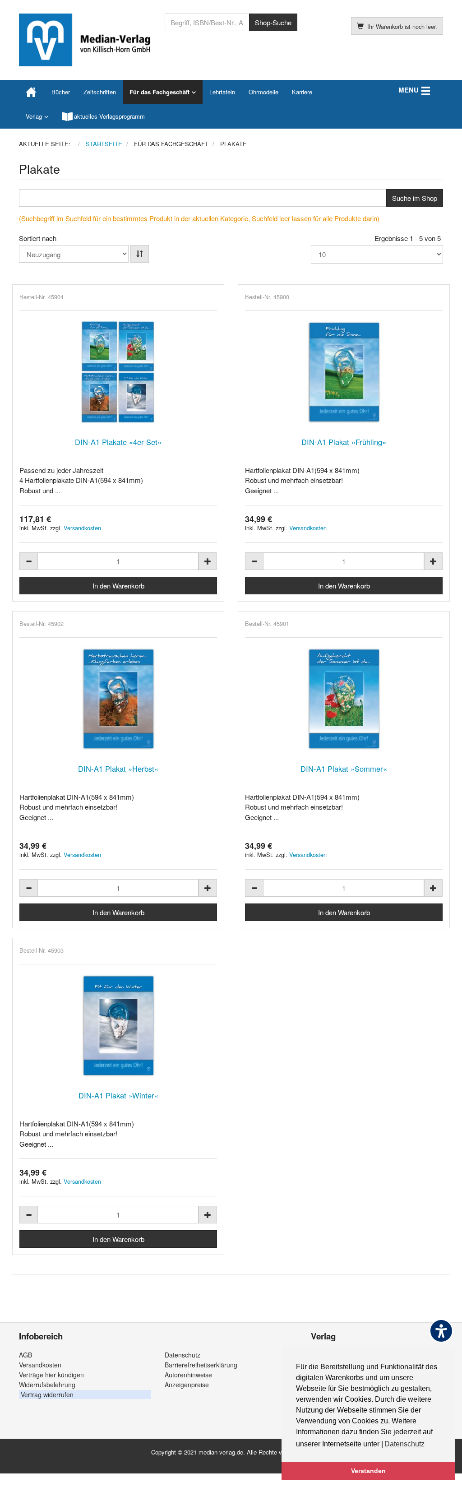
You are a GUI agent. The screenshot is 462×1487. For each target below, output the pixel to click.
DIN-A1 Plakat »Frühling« (343, 441)
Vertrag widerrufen (47, 1394)
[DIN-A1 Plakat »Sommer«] (344, 699)
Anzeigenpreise (187, 1384)
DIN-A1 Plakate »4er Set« (118, 441)
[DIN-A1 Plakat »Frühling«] (344, 372)
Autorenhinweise (188, 1374)
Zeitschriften (99, 92)
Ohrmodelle (263, 92)
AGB (25, 1354)
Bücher (60, 92)
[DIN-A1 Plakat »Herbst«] (118, 699)
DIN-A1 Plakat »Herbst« (118, 768)
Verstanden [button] (368, 1470)
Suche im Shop (414, 198)
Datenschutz (182, 1354)
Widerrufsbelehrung (47, 1384)
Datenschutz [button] (404, 1444)
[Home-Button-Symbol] (32, 92)
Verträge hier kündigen (51, 1374)
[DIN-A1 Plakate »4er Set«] (118, 372)
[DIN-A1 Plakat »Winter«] (118, 1026)
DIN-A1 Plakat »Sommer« (343, 768)
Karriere (302, 92)
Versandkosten (82, 527)
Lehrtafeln (222, 92)
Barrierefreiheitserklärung (201, 1364)
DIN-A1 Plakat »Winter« (118, 1095)
